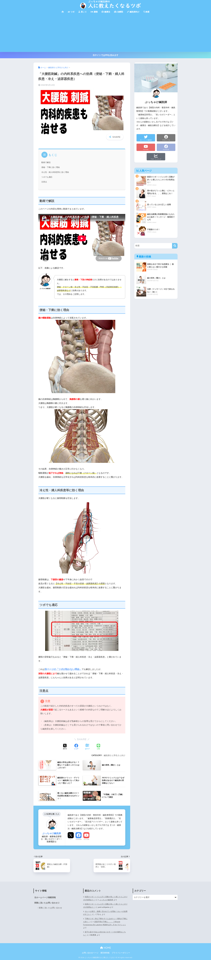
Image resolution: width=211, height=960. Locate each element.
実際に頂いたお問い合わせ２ (47, 903)
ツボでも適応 (46, 177)
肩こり (83, 12)
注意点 (44, 182)
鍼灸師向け (134, 12)
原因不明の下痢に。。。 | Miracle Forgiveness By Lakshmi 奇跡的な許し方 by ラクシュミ (104, 923)
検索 (147, 12)
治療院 (120, 12)
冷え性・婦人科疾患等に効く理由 (55, 172)
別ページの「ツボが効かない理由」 (63, 669)
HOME (107, 947)
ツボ (72, 12)
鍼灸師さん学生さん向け (114, 755)
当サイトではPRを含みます (105, 55)
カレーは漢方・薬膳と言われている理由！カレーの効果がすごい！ (105, 913)
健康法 (107, 12)
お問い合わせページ (90, 953)
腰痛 (95, 12)
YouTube (86, 839)
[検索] (175, 246)
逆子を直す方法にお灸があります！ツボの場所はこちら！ (104, 933)
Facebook (79, 839)
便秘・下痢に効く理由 (50, 167)
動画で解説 (46, 162)
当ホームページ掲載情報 (45, 897)
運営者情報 (105, 953)
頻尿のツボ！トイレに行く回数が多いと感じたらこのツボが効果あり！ (105, 905)
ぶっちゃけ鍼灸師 (106, 900)
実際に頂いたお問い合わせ (50, 908)
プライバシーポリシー (121, 953)
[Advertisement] (105, 33)
